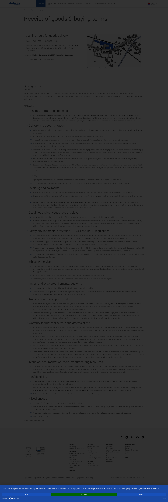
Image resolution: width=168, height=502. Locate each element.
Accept (84, 494)
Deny (27, 494)
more (141, 494)
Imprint (164, 498)
